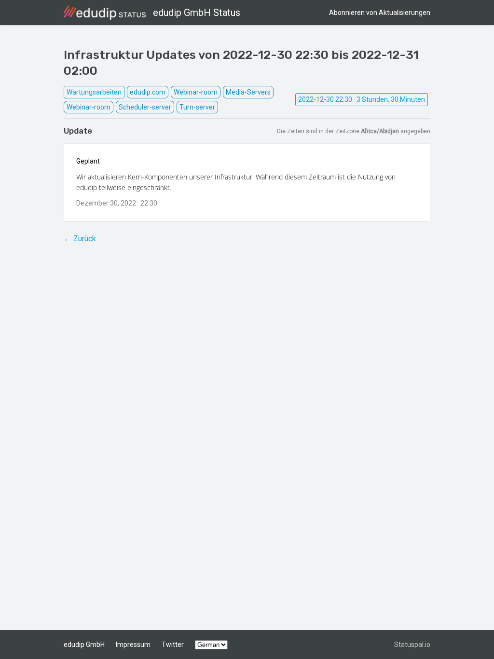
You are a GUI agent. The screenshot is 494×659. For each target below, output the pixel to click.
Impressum (133, 644)
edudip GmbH (84, 644)
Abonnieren (379, 12)
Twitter (173, 644)
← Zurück (80, 238)
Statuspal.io (412, 644)
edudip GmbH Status (196, 12)
